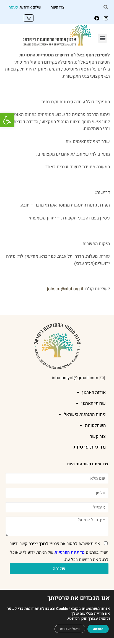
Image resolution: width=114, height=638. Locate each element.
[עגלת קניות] (28, 18)
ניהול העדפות (70, 628)
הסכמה (98, 628)
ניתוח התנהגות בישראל (85, 414)
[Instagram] (105, 18)
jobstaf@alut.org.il (65, 289)
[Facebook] (96, 18)
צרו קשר (57, 7)
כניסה (13, 7)
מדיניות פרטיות (89, 447)
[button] (7, 120)
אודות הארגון (94, 392)
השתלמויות (95, 425)
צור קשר (98, 436)
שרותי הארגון (93, 403)
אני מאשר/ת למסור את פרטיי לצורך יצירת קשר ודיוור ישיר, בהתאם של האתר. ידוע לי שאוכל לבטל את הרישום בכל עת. (59, 552)
